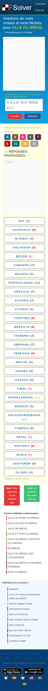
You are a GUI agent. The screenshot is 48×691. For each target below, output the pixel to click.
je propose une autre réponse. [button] (32, 493)
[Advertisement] (24, 64)
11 (15, 143)
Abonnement (29, 658)
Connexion (40, 4)
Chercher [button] (32, 116)
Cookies (22, 654)
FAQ (41, 658)
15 (34, 143)
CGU (13, 654)
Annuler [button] (15, 116)
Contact (16, 658)
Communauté (36, 654)
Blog (5, 654)
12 (25, 143)
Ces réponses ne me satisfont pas (11, 495)
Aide (7, 658)
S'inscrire (39, 10)
